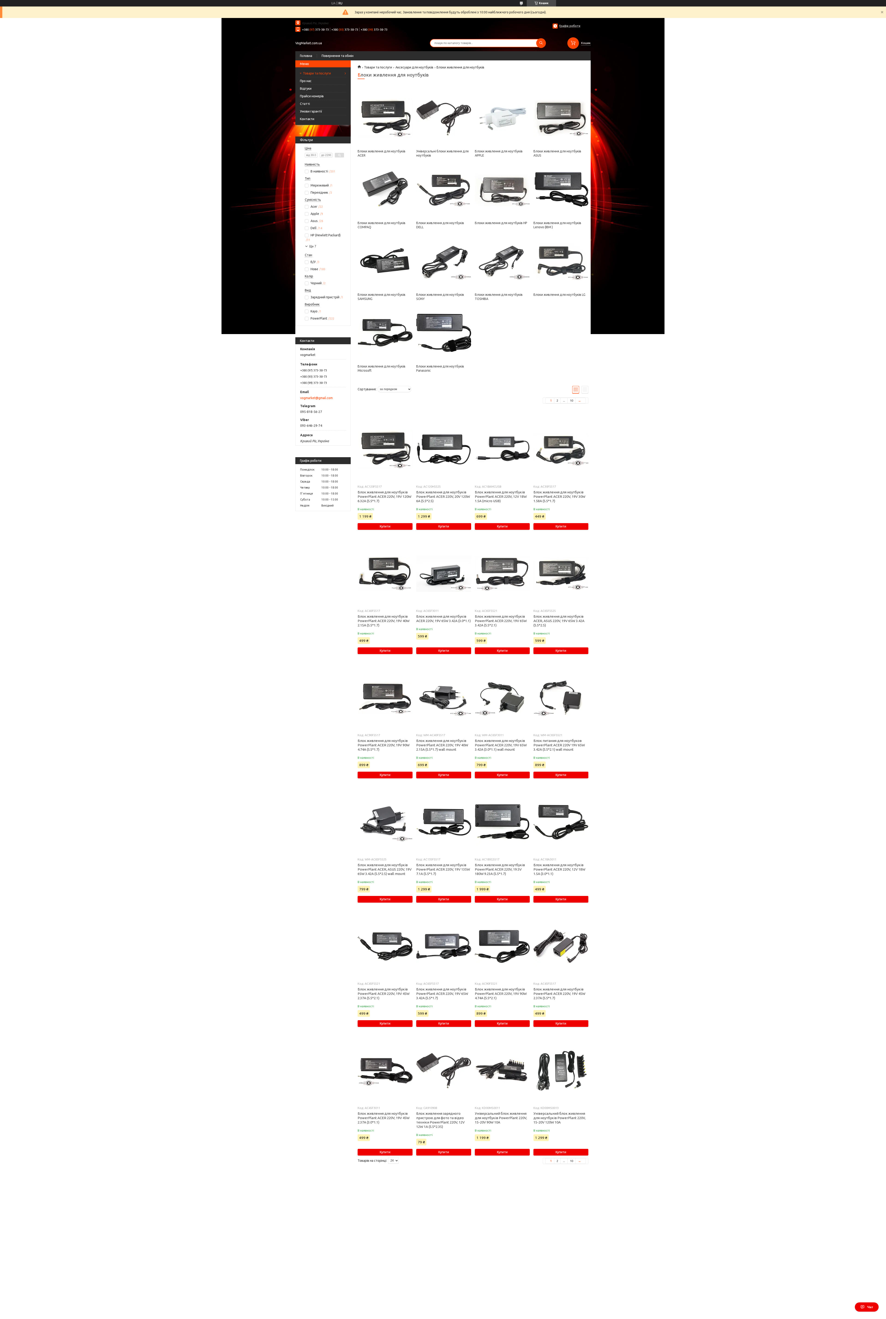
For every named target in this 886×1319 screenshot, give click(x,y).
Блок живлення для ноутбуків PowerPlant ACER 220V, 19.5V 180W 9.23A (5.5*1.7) (500, 869)
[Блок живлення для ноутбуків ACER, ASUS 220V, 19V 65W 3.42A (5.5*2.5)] (560, 573)
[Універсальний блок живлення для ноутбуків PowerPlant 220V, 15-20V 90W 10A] (502, 1070)
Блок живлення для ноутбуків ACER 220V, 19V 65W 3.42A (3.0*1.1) (443, 618)
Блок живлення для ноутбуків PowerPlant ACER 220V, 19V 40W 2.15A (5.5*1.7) (384, 620)
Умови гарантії (311, 111)
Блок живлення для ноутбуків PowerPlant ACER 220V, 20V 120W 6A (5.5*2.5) (443, 496)
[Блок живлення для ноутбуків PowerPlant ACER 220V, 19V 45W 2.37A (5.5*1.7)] (560, 946)
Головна (306, 55)
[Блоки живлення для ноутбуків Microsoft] (385, 333)
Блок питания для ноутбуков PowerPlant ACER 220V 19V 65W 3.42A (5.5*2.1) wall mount (559, 745)
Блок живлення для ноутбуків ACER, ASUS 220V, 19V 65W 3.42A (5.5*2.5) (558, 620)
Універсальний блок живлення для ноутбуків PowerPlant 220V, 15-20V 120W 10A (559, 1118)
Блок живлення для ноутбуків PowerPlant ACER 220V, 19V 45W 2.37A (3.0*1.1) (384, 1118)
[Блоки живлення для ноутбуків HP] (502, 190)
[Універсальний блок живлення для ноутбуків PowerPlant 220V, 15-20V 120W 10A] (560, 1070)
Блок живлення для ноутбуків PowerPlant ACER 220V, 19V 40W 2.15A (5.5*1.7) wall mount (442, 745)
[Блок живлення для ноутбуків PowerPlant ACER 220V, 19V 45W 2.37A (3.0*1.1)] (385, 1070)
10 (571, 400)
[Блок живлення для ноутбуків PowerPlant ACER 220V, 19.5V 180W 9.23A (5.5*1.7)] (502, 822)
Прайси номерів (312, 96)
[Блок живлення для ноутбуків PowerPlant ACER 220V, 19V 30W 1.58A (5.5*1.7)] (560, 449)
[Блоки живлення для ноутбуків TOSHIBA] (502, 261)
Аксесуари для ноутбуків (414, 67)
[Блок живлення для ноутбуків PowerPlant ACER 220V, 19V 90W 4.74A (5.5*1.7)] (385, 698)
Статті (305, 104)
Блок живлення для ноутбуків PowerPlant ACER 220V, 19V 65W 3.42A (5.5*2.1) (501, 620)
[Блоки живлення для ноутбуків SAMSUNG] (385, 261)
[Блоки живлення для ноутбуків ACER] (385, 118)
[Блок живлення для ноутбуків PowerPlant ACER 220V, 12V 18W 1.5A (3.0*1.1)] (560, 822)
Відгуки (305, 88)
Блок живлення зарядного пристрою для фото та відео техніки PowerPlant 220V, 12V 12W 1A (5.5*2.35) (440, 1120)
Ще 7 (312, 246)
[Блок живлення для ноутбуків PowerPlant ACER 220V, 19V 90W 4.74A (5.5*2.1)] (502, 946)
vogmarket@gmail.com (316, 398)
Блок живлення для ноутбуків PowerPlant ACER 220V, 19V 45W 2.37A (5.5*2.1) (384, 993)
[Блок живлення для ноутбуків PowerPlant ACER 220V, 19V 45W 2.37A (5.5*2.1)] (385, 946)
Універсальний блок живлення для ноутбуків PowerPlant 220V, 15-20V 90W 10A (501, 1118)
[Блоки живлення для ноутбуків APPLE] (502, 118)
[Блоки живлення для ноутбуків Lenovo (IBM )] (560, 190)
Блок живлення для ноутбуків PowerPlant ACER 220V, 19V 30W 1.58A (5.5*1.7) (559, 496)
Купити (385, 526)
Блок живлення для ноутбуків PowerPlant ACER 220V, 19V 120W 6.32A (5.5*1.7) (384, 496)
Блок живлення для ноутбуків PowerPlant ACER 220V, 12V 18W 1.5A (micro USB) (501, 496)
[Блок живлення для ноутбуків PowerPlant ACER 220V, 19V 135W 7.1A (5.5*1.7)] (443, 822)
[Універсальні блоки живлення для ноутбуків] (443, 118)
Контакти (307, 119)
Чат (870, 1307)
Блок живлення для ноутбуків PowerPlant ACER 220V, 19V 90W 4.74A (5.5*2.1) (501, 993)
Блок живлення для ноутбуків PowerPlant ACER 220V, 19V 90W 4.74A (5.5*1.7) (384, 745)
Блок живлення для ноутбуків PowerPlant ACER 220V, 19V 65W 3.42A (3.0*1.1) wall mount (501, 745)
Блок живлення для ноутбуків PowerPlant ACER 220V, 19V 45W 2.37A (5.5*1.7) (559, 993)
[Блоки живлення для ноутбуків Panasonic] (443, 333)
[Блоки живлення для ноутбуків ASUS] (560, 118)
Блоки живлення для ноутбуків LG (559, 294)
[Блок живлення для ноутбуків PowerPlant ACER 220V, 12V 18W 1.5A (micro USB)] (502, 449)
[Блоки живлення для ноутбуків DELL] (443, 190)
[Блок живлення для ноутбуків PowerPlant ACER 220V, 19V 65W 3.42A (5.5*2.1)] (502, 573)
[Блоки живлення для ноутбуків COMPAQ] (385, 190)
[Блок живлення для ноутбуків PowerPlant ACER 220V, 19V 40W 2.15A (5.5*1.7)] (385, 573)
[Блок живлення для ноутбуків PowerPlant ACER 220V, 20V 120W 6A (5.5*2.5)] (443, 449)
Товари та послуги (317, 73)
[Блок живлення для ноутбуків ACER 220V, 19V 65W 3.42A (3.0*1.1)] (443, 573)
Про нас (305, 81)
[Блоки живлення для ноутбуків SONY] (443, 261)
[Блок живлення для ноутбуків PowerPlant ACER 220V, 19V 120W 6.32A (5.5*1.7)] (385, 449)
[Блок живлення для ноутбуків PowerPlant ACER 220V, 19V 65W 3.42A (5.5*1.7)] (443, 946)
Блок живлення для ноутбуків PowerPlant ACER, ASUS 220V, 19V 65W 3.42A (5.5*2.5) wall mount (385, 869)
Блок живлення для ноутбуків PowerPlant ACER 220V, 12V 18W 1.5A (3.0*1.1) (559, 869)
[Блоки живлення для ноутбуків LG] (560, 261)
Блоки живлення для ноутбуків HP (501, 223)
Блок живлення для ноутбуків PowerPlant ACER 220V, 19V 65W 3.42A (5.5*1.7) (442, 993)
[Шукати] (541, 43)
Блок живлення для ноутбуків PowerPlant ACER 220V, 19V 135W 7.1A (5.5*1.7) (443, 869)
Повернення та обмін (337, 55)
